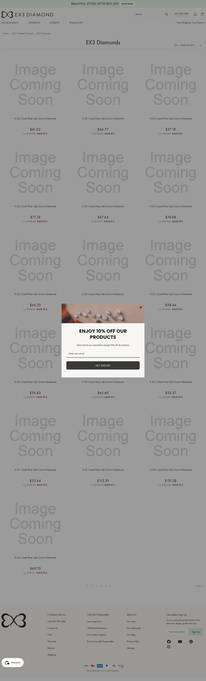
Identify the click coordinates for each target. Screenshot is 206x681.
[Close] (140, 307)
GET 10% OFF (103, 365)
